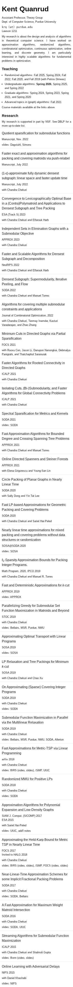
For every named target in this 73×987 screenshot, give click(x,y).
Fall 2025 (39, 75)
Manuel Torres (41, 295)
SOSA (14, 551)
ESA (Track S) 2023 (13, 214)
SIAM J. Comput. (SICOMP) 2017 (22, 815)
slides (29, 770)
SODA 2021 (9, 419)
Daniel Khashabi (16, 978)
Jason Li (27, 350)
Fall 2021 (56, 102)
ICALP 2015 (9, 946)
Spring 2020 (24, 96)
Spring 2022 (17, 88)
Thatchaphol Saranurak (33, 354)
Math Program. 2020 (14, 571)
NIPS (13, 983)
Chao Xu (38, 678)
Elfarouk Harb (41, 219)
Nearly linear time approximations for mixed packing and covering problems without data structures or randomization (33, 534)
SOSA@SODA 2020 (14, 545)
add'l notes (24, 830)
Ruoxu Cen (13, 350)
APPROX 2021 (10, 444)
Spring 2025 (60, 84)
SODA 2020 (9, 490)
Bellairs (14, 627)
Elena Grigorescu (17, 470)
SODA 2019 (9, 697)
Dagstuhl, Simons (20, 144)
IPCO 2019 (33, 571)
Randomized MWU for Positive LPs (27, 779)
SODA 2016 (9, 916)
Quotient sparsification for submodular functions (36, 133)
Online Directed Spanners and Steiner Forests (35, 459)
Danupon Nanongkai (45, 350)
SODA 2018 (9, 785)
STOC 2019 (9, 616)
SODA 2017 (9, 885)
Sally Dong (13, 495)
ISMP (38, 770)
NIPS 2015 (8, 972)
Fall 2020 (17, 79)
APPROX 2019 (10, 591)
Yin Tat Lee (32, 495)
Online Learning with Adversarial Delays (31, 966)
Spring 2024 (53, 75)
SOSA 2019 (9, 647)
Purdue (32, 627)
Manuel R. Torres (43, 576)
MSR (24, 627)
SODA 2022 (9, 290)
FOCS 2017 (9, 850)
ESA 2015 (8, 819)
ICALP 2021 (9, 373)
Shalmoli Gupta (42, 952)
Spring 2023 (53, 92)
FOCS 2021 (9, 344)
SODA (14, 425)
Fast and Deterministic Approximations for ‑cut (35, 585)
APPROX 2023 (10, 239)
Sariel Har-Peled (42, 521)
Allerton (59, 739)
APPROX (15, 596)
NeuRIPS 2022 (10, 264)
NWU (41, 627)
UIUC (46, 770)
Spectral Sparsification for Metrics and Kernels (35, 413)
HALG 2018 (20, 854)
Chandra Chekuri (17, 189)
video (21, 770)
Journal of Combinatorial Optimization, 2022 (27, 315)
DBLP (61, 121)
